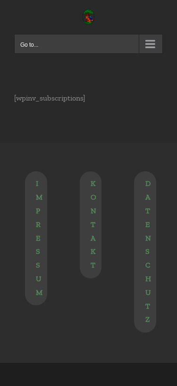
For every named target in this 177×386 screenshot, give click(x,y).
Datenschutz (148, 251)
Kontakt (93, 224)
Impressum (39, 237)
